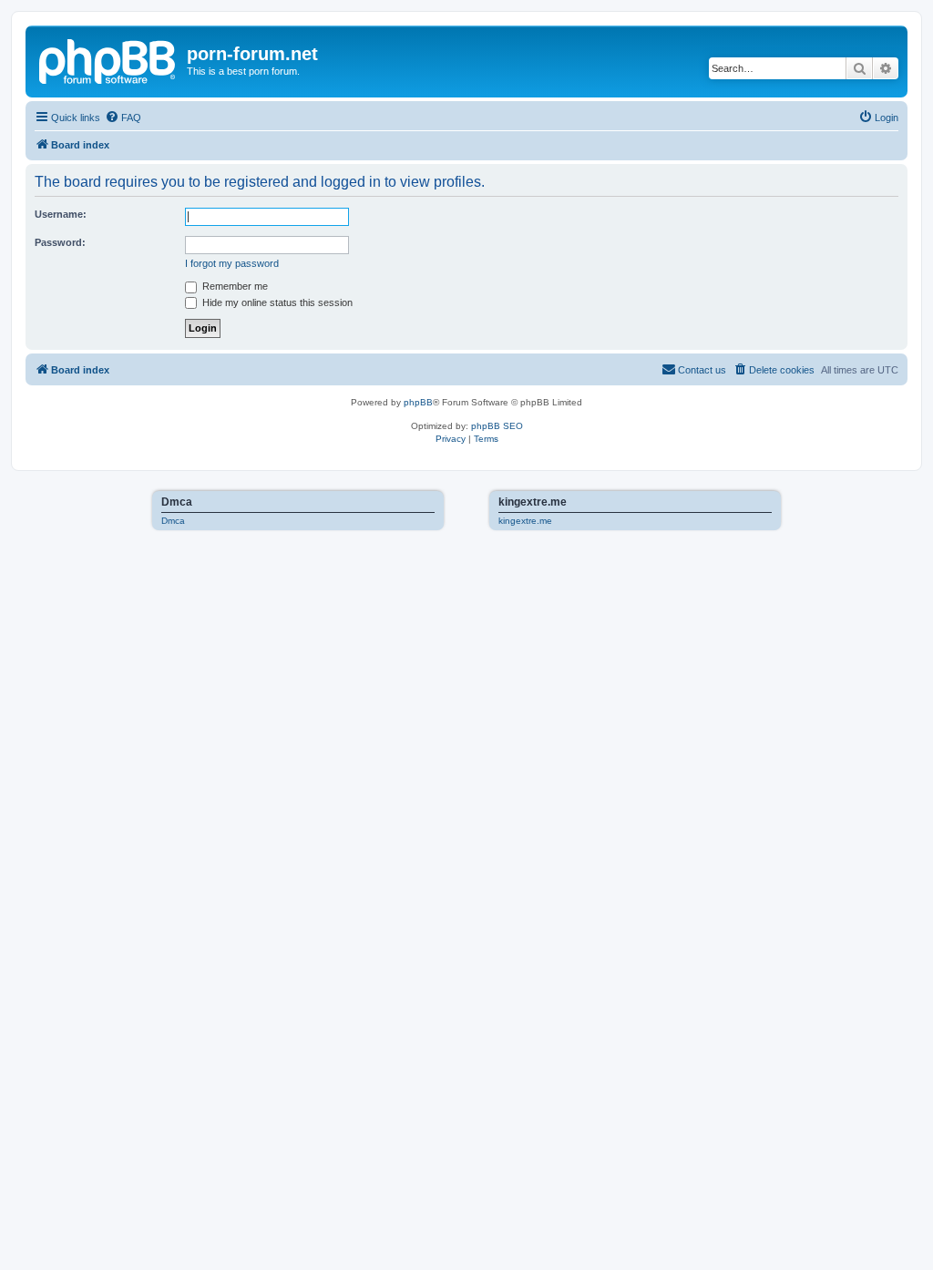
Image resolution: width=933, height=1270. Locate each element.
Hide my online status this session (276, 302)
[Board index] (108, 59)
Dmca (173, 521)
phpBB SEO (497, 426)
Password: (60, 242)
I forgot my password (232, 263)
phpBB (418, 402)
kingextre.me (525, 521)
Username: (61, 214)
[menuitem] (123, 117)
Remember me (234, 286)
